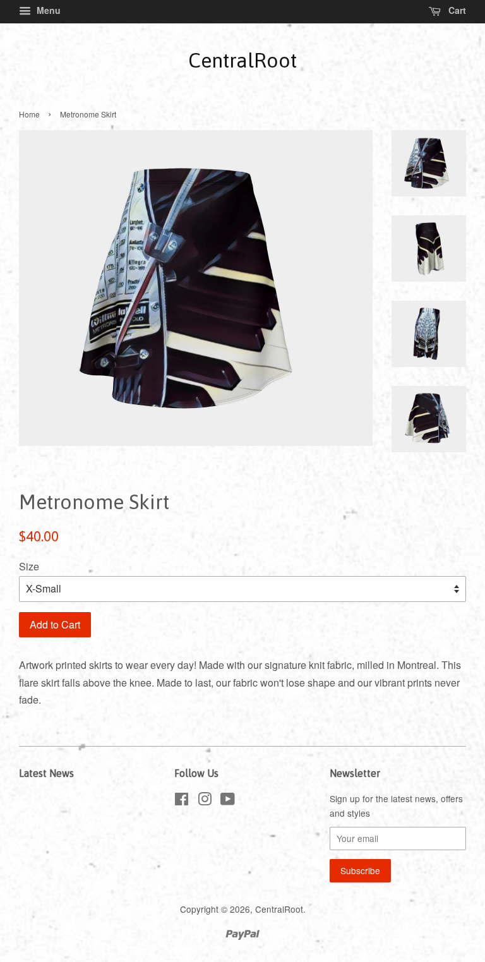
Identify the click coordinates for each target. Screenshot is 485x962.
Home (29, 114)
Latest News (46, 773)
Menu (47, 10)
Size (29, 566)
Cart (456, 10)
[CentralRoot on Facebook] (181, 801)
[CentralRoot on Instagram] (205, 801)
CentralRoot (242, 60)
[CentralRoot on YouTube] (227, 801)
